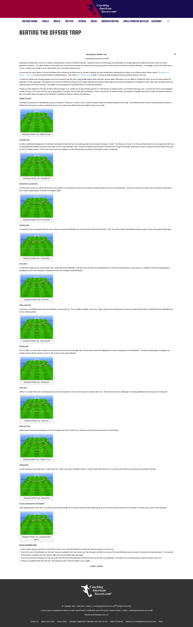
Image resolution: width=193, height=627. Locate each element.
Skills (45, 21)
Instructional (30, 21)
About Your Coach (47, 622)
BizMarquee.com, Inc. (101, 615)
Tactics (69, 21)
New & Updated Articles (136, 21)
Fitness (82, 21)
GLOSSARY (156, 21)
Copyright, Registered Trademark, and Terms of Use (88, 622)
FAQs (161, 622)
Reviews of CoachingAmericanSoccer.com (141, 622)
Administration (110, 21)
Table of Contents (116, 622)
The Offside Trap (84, 75)
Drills (57, 21)
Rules (94, 21)
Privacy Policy (62, 622)
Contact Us (34, 622)
